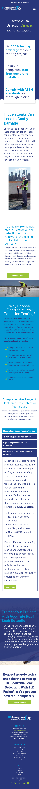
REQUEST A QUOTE (17, 275)
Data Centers (19, 751)
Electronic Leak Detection (19, 730)
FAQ (19, 776)
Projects (19, 770)
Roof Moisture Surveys (19, 728)
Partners (19, 768)
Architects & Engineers (19, 753)
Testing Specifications (19, 738)
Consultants (19, 755)
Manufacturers (19, 749)
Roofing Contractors (19, 747)
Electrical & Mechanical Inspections (19, 736)
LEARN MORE (10, 587)
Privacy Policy (19, 780)
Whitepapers (19, 772)
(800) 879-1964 (23, 2)
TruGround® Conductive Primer (19, 732)
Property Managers (19, 757)
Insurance (19, 759)
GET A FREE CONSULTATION (19, 778)
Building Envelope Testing (19, 734)
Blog (19, 774)
